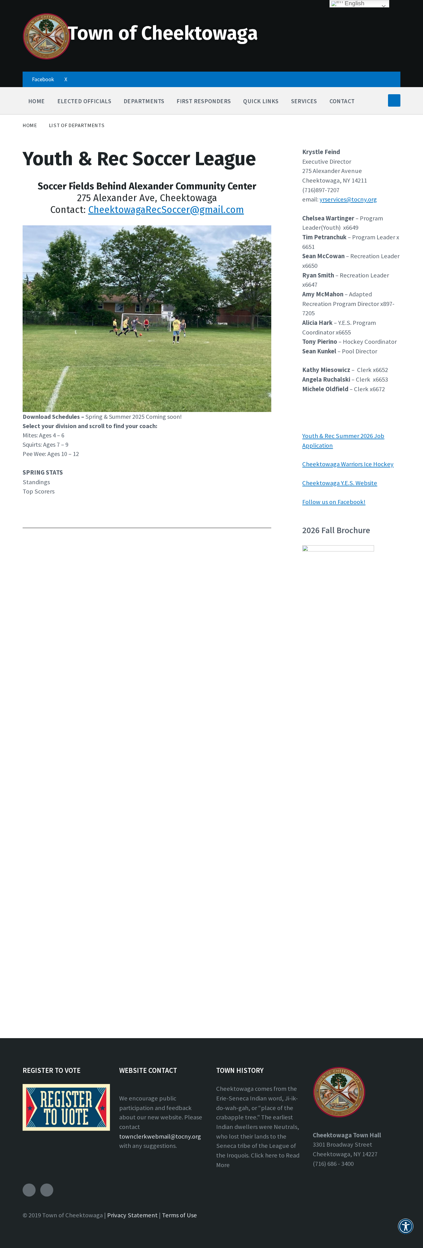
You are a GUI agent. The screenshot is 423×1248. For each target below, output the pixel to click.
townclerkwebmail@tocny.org (160, 1136)
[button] (405, 1230)
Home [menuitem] (36, 101)
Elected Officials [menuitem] (84, 101)
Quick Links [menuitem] (260, 101)
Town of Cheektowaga (163, 33)
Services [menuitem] (304, 101)
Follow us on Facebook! (333, 502)
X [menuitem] (65, 79)
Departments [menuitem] (144, 101)
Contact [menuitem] (342, 101)
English (353, 3)
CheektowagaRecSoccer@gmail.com (166, 209)
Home (30, 125)
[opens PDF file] (338, 549)
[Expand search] (394, 100)
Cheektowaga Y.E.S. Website (339, 483)
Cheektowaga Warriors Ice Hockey (348, 464)
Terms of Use (179, 1215)
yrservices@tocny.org (348, 199)
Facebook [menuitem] (43, 79)
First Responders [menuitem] (204, 101)
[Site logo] (47, 58)
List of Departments (77, 125)
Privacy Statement (132, 1215)
